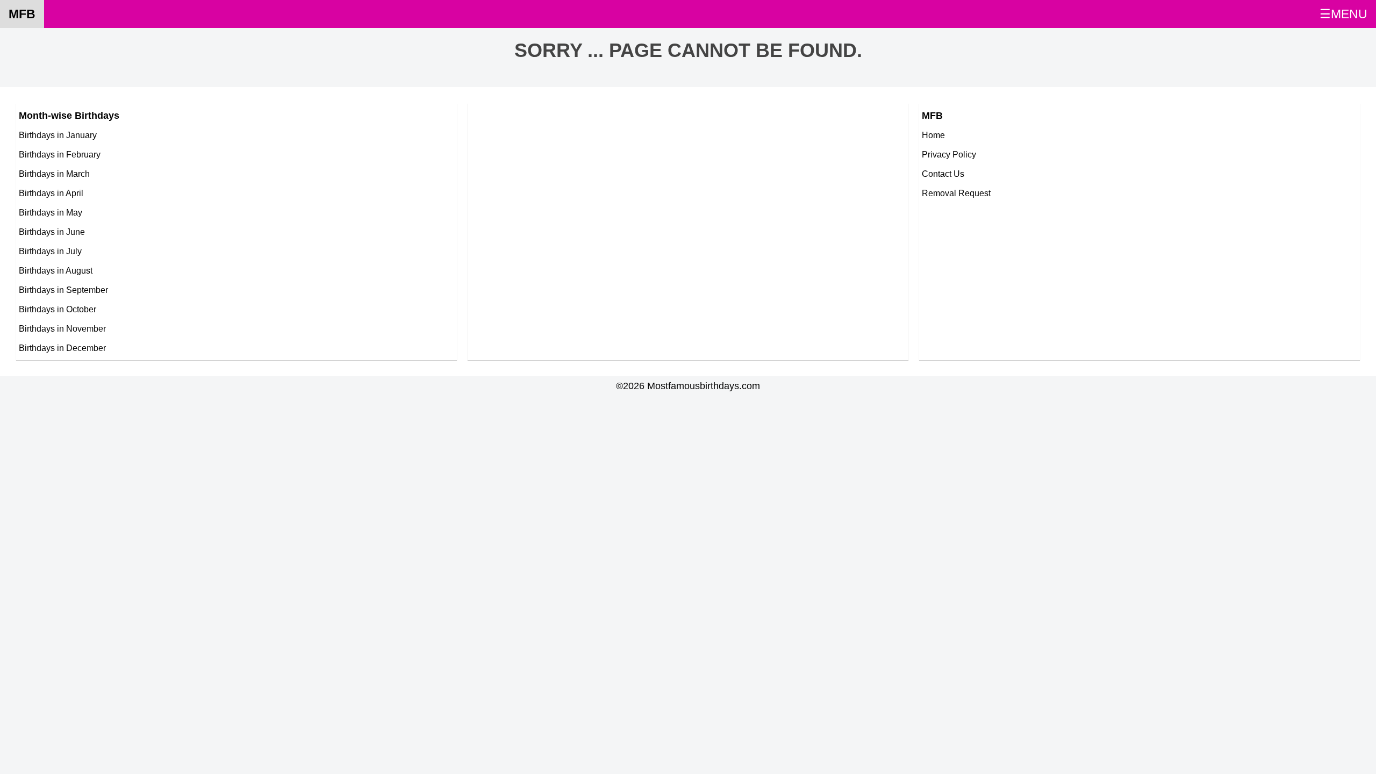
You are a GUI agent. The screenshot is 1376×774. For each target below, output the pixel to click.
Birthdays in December (62, 348)
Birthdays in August (55, 270)
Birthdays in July (50, 251)
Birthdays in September (63, 290)
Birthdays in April (51, 193)
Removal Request (956, 193)
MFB (22, 14)
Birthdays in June (52, 231)
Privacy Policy (949, 154)
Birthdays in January (58, 135)
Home (933, 135)
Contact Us (943, 173)
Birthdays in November (62, 328)
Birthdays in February (60, 154)
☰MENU (1343, 14)
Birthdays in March (54, 173)
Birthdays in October (57, 309)
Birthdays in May (50, 212)
